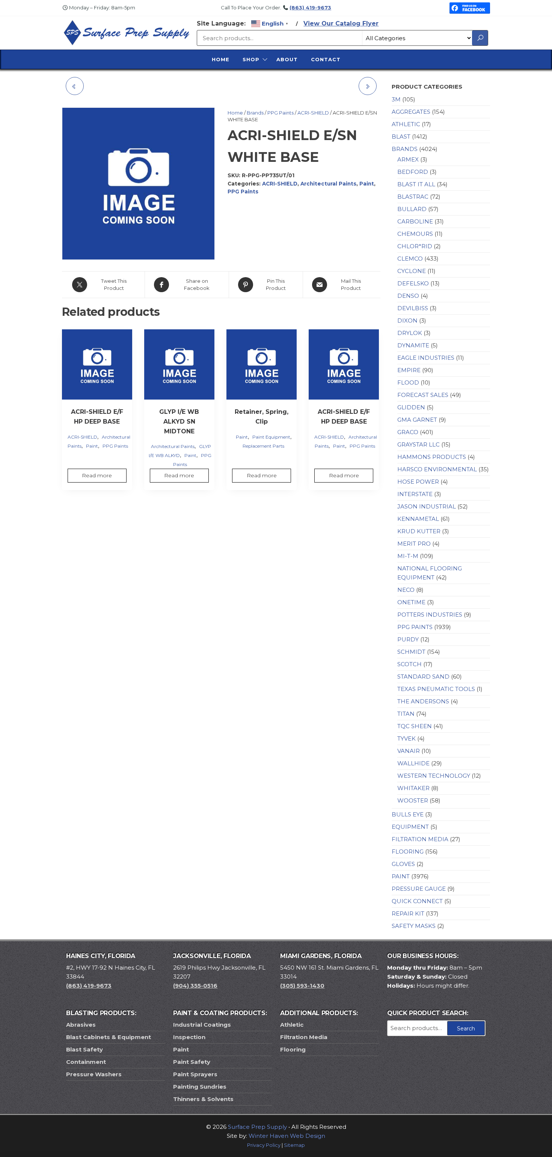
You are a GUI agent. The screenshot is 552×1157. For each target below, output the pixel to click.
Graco (407, 432)
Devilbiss (412, 308)
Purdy (408, 639)
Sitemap (294, 1145)
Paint (366, 184)
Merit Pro (414, 543)
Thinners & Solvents (203, 1099)
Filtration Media (420, 839)
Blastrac (412, 196)
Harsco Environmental (437, 469)
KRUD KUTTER (418, 531)
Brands (255, 113)
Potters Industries (429, 614)
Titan (406, 713)
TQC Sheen (414, 726)
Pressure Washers (94, 1074)
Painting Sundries (199, 1086)
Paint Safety (191, 1061)
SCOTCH (409, 664)
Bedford (412, 171)
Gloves (403, 863)
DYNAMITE (413, 345)
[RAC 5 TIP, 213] (368, 86)
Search (466, 1028)
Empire (409, 370)
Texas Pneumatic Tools (436, 688)
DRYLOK (409, 332)
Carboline (415, 221)
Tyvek (406, 738)
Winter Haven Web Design (287, 1135)
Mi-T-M (407, 556)
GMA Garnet (417, 419)
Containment (86, 1061)
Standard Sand (423, 676)
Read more (97, 475)
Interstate (415, 494)
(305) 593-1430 (302, 985)
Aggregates (411, 111)
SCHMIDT (411, 651)
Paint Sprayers (195, 1074)
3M (396, 99)
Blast (401, 136)
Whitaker (413, 788)
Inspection (189, 1037)
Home (220, 59)
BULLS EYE (408, 814)
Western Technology (433, 775)
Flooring (408, 851)
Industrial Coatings (202, 1024)
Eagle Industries (425, 357)
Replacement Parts (263, 446)
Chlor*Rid (414, 246)
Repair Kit (408, 913)
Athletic (406, 124)
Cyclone (411, 271)
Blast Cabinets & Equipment (108, 1037)
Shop (251, 59)
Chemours (415, 233)
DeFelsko (413, 283)
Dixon (407, 320)
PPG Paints (280, 113)
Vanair (408, 750)
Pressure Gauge (419, 888)
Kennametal (418, 518)
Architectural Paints (328, 184)
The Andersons (423, 701)
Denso (408, 295)
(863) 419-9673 (310, 8)
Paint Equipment (271, 437)
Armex (408, 159)
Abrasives (81, 1024)
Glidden (411, 407)
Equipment (410, 826)
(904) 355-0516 (195, 985)
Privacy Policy (264, 1145)
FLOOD (408, 382)
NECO (406, 589)
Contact (326, 59)
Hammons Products (431, 456)
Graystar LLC (418, 444)
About (287, 59)
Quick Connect (417, 901)
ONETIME (411, 602)
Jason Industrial (426, 506)
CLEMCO (410, 258)
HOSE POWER (418, 481)
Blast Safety (84, 1049)
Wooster (412, 800)
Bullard (412, 209)
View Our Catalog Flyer (341, 23)
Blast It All (416, 184)
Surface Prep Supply (257, 1126)
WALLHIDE (413, 763)
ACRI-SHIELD (313, 113)
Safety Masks (414, 925)
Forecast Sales (422, 394)
